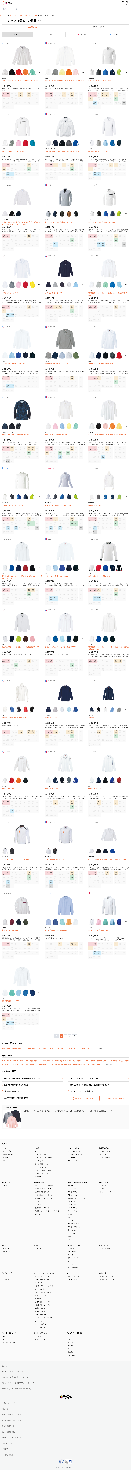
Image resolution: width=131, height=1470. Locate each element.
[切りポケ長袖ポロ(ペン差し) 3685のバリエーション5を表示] (32, 143)
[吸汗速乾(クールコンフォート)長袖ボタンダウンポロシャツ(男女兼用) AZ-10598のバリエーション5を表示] (32, 567)
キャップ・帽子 (7, 1182)
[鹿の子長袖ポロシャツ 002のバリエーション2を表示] (11, 992)
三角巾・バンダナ (73, 1258)
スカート (5, 1336)
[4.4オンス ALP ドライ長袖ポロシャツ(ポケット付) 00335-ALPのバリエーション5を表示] (75, 72)
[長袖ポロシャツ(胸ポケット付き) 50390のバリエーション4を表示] (112, 355)
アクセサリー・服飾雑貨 (74, 1333)
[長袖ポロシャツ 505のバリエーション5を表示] (119, 709)
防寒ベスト (71, 1239)
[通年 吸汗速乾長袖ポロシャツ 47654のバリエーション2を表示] (55, 355)
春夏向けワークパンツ (42, 1214)
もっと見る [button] (101, 1048)
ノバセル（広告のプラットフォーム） (15, 1371)
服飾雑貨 (70, 1352)
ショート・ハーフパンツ (108, 1192)
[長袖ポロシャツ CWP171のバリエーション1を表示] (5, 921)
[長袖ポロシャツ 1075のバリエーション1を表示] (5, 780)
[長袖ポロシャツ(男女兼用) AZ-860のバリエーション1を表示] (48, 426)
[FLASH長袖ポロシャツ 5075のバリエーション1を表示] (48, 851)
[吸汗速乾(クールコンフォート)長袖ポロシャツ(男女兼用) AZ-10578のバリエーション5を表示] (119, 284)
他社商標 (5, 1449)
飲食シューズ (103, 1245)
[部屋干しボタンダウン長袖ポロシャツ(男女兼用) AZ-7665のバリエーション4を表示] (25, 638)
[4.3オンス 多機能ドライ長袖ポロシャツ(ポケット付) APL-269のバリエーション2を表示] (98, 851)
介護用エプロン (40, 1308)
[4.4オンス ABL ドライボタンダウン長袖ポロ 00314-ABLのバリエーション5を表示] (32, 72)
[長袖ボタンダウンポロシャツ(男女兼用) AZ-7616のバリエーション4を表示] (69, 638)
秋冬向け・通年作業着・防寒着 (77, 1182)
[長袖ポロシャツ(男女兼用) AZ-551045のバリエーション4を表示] (25, 709)
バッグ (70, 1336)
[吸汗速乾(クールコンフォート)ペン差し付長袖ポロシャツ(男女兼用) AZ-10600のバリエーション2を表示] (98, 638)
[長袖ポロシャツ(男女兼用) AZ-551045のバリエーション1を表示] (5, 709)
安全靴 (70, 1214)
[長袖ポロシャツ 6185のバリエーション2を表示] (55, 709)
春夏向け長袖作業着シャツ (43, 1192)
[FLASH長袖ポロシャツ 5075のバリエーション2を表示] (55, 851)
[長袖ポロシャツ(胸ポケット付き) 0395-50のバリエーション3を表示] (18, 426)
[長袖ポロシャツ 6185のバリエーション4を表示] (69, 709)
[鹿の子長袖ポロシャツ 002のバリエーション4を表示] (25, 992)
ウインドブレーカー (8, 1151)
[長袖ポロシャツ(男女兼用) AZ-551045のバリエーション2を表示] (11, 709)
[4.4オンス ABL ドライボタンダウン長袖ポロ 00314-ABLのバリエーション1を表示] (5, 72)
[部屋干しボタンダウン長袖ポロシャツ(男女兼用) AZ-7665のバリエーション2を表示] (11, 638)
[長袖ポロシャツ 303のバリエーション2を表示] (55, 780)
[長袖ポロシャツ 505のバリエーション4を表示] (112, 709)
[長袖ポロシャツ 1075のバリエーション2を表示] (11, 780)
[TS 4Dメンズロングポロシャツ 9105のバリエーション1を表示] (5, 497)
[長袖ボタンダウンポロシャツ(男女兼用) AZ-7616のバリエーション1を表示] (48, 638)
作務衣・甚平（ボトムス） (108, 1279)
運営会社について (8, 1403)
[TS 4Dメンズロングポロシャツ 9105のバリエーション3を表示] (18, 497)
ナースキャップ (40, 1321)
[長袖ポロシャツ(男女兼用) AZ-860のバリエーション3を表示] (62, 426)
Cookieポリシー (7, 1443)
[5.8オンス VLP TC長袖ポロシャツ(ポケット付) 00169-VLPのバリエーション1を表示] (91, 426)
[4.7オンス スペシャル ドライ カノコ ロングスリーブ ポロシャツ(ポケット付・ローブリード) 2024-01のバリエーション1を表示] (5, 213)
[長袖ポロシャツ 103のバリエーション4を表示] (112, 780)
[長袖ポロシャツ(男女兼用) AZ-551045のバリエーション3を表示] (18, 709)
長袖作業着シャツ (73, 1230)
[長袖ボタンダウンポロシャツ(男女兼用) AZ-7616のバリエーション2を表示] (55, 638)
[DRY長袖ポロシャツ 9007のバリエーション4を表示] (25, 284)
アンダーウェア (73, 1208)
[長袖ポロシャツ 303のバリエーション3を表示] (62, 780)
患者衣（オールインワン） (43, 1302)
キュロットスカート (8, 1342)
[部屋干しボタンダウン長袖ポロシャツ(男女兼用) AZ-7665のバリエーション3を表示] (18, 638)
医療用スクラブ (7, 1273)
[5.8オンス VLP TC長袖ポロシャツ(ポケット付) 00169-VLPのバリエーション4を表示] (112, 426)
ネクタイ (70, 1345)
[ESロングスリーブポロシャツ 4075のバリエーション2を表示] (98, 72)
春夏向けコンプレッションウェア (40, 1048)
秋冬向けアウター (73, 1224)
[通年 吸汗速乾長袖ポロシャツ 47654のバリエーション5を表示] (75, 355)
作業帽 (70, 1236)
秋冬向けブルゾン (73, 1192)
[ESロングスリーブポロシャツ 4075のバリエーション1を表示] (91, 72)
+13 (82, 72)
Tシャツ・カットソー (42, 1151)
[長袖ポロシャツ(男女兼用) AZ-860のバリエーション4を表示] (69, 426)
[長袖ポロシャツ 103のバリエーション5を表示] (119, 780)
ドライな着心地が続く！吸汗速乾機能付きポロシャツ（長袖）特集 (75, 1064)
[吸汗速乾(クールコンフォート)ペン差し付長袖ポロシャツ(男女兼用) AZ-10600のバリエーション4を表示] (112, 638)
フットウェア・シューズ (42, 1333)
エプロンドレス (105, 1157)
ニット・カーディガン (42, 1173)
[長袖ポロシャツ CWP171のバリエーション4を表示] (25, 921)
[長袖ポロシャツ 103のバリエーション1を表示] (91, 780)
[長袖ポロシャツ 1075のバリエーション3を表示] (18, 780)
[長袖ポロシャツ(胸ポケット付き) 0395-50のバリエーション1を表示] (5, 426)
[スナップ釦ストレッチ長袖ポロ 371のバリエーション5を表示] (119, 567)
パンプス (38, 1336)
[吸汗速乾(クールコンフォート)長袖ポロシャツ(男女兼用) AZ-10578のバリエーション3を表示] (105, 284)
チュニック (38, 1283)
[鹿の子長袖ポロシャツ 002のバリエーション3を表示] (18, 992)
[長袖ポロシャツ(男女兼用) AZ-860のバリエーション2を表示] (55, 426)
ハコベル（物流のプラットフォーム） (15, 1377)
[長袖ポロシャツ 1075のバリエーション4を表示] (25, 780)
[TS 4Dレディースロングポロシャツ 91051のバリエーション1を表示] (48, 497)
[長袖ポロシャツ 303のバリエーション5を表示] (75, 780)
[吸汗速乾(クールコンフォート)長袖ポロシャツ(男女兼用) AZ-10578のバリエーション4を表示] (112, 284)
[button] (33, 27)
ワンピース (6, 1339)
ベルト (70, 1349)
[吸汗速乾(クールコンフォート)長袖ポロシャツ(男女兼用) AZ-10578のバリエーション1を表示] (91, 284)
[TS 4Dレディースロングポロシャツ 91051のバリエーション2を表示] (55, 497)
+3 (126, 426)
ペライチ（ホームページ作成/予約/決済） (17, 1389)
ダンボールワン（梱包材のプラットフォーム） (19, 1383)
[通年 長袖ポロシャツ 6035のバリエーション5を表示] (75, 284)
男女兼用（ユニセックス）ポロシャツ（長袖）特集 (62, 1061)
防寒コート (73, 1048)
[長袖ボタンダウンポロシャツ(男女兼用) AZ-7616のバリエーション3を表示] (62, 638)
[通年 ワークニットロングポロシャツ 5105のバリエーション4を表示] (69, 213)
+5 (126, 284)
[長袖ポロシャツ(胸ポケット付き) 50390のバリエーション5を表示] (119, 355)
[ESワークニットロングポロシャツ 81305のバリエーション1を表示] (91, 213)
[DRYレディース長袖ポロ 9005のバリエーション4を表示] (112, 921)
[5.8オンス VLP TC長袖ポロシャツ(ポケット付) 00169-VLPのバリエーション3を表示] (105, 426)
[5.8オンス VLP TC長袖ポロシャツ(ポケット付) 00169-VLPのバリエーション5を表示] (119, 426)
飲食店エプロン (104, 1148)
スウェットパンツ (73, 1161)
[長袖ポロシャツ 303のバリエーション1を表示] (48, 780)
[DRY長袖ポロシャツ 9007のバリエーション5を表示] (32, 284)
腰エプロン (103, 1154)
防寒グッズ (71, 1339)
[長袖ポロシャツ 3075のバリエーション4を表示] (112, 497)
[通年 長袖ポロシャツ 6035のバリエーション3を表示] (62, 284)
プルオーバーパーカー (75, 1151)
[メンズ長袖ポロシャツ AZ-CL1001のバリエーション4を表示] (69, 921)
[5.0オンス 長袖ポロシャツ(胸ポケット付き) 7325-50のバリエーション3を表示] (62, 143)
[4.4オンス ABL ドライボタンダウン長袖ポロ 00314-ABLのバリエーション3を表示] (18, 72)
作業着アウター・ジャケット (44, 1189)
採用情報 (5, 1409)
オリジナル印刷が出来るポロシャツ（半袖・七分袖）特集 (107, 1061)
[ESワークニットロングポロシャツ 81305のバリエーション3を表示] (105, 213)
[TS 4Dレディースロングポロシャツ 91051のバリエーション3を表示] (62, 497)
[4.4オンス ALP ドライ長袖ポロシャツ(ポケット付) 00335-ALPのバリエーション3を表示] (62, 72)
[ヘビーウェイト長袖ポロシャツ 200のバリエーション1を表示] (5, 355)
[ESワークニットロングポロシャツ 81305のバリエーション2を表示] (98, 213)
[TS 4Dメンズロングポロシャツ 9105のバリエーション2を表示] (11, 497)
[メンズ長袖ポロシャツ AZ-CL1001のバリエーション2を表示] (55, 921)
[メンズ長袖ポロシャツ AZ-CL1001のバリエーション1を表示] (48, 921)
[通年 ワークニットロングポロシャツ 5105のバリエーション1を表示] (48, 213)
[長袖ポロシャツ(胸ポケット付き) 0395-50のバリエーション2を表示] (11, 426)
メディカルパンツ (40, 1289)
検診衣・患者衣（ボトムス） (44, 1292)
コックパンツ (39, 1248)
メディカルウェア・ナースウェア (45, 1273)
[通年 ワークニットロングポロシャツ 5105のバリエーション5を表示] (75, 213)
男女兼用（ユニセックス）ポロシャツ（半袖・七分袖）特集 (24, 1064)
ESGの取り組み (7, 1455)
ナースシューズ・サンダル (43, 1318)
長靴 (69, 1217)
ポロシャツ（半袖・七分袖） (12, 1048)
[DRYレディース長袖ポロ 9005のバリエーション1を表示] (91, 921)
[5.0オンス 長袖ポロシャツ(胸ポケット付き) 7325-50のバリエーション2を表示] (55, 143)
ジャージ (69, 1273)
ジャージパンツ (73, 1279)
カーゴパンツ (72, 1201)
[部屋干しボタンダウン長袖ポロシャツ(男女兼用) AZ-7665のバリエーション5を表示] (32, 638)
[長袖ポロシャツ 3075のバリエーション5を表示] (119, 497)
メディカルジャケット (42, 1279)
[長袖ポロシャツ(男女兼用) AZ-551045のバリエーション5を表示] (32, 709)
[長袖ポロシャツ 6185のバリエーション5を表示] (75, 709)
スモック (38, 1204)
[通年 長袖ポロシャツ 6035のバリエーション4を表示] (69, 284)
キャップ (5, 1185)
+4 (39, 143)
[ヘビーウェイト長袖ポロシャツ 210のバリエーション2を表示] (55, 567)
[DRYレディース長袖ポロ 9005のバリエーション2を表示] (98, 921)
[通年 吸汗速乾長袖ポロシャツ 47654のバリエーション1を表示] (48, 355)
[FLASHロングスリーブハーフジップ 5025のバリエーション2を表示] (11, 851)
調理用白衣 (6, 1251)
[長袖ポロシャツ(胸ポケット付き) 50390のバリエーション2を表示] (98, 355)
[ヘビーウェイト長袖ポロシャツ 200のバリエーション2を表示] (11, 355)
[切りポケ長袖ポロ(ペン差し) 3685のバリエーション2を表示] (11, 143)
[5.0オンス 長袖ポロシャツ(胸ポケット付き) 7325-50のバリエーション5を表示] (75, 143)
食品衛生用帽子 (73, 1267)
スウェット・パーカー (74, 1148)
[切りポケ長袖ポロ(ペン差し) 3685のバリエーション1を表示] (5, 143)
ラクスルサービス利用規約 (11, 1414)
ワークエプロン (73, 1211)
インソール (71, 1233)
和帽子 (70, 1261)
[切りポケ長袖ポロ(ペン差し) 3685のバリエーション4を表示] (25, 143)
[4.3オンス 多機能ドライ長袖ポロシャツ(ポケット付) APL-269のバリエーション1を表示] (91, 851)
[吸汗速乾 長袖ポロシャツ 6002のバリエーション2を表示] (98, 143)
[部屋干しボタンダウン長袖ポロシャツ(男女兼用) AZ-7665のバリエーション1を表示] (5, 638)
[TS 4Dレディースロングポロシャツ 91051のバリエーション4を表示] (69, 497)
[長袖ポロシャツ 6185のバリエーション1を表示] (48, 709)
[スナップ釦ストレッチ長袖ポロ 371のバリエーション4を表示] (112, 567)
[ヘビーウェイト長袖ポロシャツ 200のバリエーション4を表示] (25, 355)
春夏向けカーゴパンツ (42, 1208)
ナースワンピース (40, 1324)
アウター (4, 1148)
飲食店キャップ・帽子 (74, 1245)
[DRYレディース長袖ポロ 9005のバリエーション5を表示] (119, 921)
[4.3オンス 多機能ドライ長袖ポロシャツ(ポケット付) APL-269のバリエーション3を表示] (105, 851)
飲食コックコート (7, 1245)
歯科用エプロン (40, 1311)
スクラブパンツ (7, 1279)
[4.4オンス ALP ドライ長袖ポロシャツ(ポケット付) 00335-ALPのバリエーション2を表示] (55, 72)
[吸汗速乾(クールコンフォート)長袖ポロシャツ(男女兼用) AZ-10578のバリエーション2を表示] (98, 284)
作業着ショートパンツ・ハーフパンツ (47, 1211)
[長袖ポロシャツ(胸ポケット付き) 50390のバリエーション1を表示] (91, 355)
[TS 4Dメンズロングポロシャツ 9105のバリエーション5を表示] (32, 497)
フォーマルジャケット (9, 1154)
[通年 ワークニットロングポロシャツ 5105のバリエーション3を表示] (62, 213)
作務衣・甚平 (103, 1273)
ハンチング (71, 1248)
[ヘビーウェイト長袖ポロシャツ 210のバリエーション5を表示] (75, 567)
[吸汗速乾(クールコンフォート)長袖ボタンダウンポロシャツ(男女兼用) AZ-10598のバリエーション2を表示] (11, 567)
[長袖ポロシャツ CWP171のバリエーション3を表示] (18, 921)
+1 (126, 143)
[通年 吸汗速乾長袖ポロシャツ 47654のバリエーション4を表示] (69, 355)
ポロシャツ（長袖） (41, 1154)
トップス (37, 1148)
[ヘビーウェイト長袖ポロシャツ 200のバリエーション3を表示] (18, 355)
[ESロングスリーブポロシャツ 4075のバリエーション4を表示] (112, 72)
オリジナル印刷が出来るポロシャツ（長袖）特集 (20, 1061)
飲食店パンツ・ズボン (41, 1245)
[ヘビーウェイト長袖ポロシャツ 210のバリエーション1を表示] (48, 567)
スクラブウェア (7, 1276)
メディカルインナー (41, 1327)
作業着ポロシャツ (40, 1176)
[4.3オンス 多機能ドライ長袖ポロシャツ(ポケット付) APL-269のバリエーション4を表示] (112, 851)
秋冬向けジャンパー (74, 1195)
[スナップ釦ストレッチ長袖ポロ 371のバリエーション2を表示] (98, 567)
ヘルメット (71, 1220)
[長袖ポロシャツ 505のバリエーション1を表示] (91, 709)
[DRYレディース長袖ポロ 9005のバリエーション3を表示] (105, 921)
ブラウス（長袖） (40, 1167)
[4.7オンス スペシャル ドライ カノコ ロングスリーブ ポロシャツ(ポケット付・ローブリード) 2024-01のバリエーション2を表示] (11, 213)
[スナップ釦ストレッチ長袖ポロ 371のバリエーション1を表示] (91, 567)
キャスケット (72, 1251)
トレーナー (71, 1157)
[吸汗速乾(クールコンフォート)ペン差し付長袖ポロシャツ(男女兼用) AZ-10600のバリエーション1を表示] (91, 638)
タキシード (6, 1157)
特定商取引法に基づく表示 (11, 1420)
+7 (39, 72)
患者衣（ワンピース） (42, 1295)
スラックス (103, 1185)
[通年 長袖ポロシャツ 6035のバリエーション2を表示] (55, 284)
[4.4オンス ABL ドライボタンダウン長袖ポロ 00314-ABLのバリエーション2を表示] (11, 72)
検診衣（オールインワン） (43, 1305)
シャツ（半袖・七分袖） (43, 1164)
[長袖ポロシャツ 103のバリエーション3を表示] (105, 780)
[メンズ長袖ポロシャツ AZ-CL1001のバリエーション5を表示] (75, 921)
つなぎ (60, 1048)
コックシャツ (6, 1248)
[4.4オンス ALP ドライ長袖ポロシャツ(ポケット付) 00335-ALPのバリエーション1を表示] (48, 72)
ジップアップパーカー (75, 1154)
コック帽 (70, 1264)
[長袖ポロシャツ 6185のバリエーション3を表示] (62, 709)
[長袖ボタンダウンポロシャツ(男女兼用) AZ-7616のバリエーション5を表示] (75, 638)
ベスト (4, 1161)
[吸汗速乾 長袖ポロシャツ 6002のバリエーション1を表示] (91, 143)
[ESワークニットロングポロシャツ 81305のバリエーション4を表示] (112, 213)
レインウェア (72, 1189)
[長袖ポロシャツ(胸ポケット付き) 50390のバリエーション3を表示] (105, 355)
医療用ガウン (39, 1298)
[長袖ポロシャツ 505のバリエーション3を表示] (105, 709)
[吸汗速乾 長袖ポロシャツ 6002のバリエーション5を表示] (119, 143)
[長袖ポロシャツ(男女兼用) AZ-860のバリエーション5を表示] (75, 426)
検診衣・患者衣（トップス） (44, 1286)
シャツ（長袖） (40, 1161)
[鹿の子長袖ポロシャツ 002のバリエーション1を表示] (5, 992)
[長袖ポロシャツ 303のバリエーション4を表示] (69, 780)
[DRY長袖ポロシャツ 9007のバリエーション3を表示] (18, 284)
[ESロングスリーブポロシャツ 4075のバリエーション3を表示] (105, 72)
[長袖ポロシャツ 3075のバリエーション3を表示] (105, 497)
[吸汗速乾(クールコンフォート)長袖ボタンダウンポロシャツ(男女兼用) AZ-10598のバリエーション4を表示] (25, 567)
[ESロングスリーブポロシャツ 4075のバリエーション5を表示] (119, 72)
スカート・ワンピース (9, 1333)
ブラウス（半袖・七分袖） (43, 1170)
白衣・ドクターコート (42, 1276)
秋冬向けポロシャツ (74, 1227)
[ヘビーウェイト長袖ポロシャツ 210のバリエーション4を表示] (69, 567)
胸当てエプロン (105, 1151)
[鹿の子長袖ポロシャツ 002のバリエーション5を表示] (32, 992)
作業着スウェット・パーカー (77, 1198)
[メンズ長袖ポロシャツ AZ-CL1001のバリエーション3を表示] (62, 921)
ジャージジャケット (74, 1276)
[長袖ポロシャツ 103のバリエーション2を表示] (98, 780)
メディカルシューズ (41, 1314)
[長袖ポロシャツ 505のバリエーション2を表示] (98, 709)
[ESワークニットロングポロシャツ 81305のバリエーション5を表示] (119, 213)
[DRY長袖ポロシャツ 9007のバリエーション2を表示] (11, 284)
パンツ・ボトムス (105, 1182)
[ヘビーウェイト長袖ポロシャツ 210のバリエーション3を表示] (62, 567)
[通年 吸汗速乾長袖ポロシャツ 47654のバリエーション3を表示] (62, 355)
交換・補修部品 (73, 1355)
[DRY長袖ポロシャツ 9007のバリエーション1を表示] (5, 284)
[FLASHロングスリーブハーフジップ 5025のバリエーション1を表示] (5, 851)
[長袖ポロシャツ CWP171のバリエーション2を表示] (11, 921)
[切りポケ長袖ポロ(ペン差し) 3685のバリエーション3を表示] (18, 143)
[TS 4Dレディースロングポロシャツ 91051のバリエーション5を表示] (75, 497)
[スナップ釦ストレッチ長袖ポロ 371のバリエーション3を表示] (105, 567)
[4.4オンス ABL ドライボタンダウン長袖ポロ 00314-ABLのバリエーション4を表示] (25, 72)
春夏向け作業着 (39, 1182)
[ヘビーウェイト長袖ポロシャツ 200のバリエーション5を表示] (32, 355)
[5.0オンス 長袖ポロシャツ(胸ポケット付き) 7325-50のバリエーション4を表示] (69, 143)
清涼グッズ (71, 1342)
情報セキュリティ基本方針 (11, 1437)
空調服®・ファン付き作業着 (44, 1185)
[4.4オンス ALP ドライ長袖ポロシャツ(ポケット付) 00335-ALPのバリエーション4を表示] (69, 72)
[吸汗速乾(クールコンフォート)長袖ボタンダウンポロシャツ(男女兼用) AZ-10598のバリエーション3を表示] (18, 567)
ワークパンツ (87, 1048)
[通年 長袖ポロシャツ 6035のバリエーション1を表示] (48, 284)
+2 (126, 72)
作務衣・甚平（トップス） (108, 1276)
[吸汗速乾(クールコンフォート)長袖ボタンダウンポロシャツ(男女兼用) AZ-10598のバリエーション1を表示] (5, 567)
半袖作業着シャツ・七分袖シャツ (45, 1195)
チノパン (103, 1189)
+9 (39, 284)
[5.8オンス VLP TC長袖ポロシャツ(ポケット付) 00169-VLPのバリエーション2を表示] (98, 426)
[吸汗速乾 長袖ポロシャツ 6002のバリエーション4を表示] (112, 143)
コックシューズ (105, 1248)
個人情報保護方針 (8, 1426)
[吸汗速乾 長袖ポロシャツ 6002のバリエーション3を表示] (105, 143)
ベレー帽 (70, 1255)
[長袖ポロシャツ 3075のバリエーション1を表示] (91, 497)
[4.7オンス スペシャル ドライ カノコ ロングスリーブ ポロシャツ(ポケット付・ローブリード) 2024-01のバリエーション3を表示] (18, 213)
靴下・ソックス (40, 1339)
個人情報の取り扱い (9, 1432)
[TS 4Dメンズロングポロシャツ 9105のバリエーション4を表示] (25, 497)
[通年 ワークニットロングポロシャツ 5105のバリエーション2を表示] (55, 213)
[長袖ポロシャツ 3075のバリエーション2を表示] (98, 497)
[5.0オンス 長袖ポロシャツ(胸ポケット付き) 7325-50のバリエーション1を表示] (48, 143)
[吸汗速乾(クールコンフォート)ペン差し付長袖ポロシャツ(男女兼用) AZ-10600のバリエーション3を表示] (105, 638)
